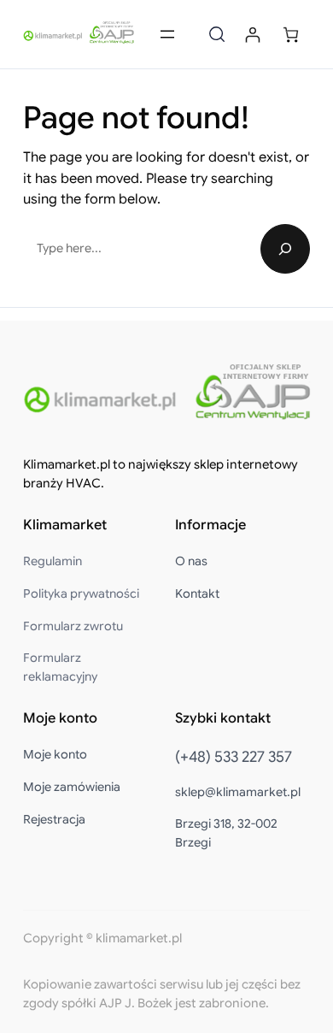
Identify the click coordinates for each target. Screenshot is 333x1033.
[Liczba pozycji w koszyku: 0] (291, 34)
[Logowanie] (252, 34)
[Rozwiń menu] (167, 34)
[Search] (285, 249)
